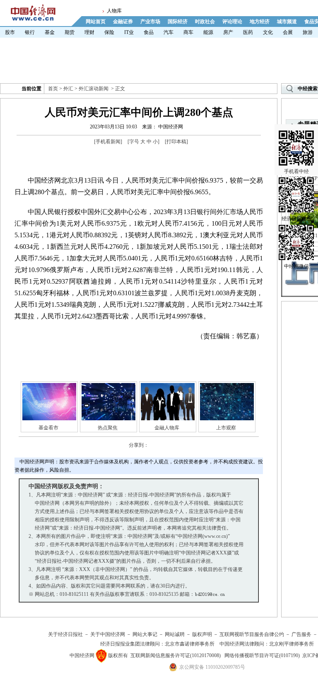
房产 (228, 32)
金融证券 (123, 21)
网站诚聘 (175, 634)
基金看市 (48, 428)
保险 (109, 32)
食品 (149, 32)
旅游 (308, 32)
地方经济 (260, 21)
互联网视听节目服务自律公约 (251, 634)
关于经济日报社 (65, 634)
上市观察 (226, 428)
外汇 (68, 89)
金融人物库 (166, 428)
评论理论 (232, 21)
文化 (268, 32)
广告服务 (301, 634)
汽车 (168, 32)
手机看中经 (296, 171)
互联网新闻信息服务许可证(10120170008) (175, 655)
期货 (70, 32)
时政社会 (205, 21)
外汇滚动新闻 (93, 89)
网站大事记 (144, 634)
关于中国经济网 (107, 634)
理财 (89, 32)
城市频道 (287, 21)
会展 (288, 32)
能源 (208, 32)
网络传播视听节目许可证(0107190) (262, 655)
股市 (10, 32)
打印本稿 (176, 142)
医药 (248, 32)
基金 (50, 32)
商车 (188, 32)
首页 (53, 89)
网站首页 (96, 21)
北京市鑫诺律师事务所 (189, 644)
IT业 (129, 32)
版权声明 (202, 634)
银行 (30, 32)
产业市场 (150, 21)
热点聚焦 (108, 428)
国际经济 (178, 21)
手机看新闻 (108, 142)
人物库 (114, 11)
